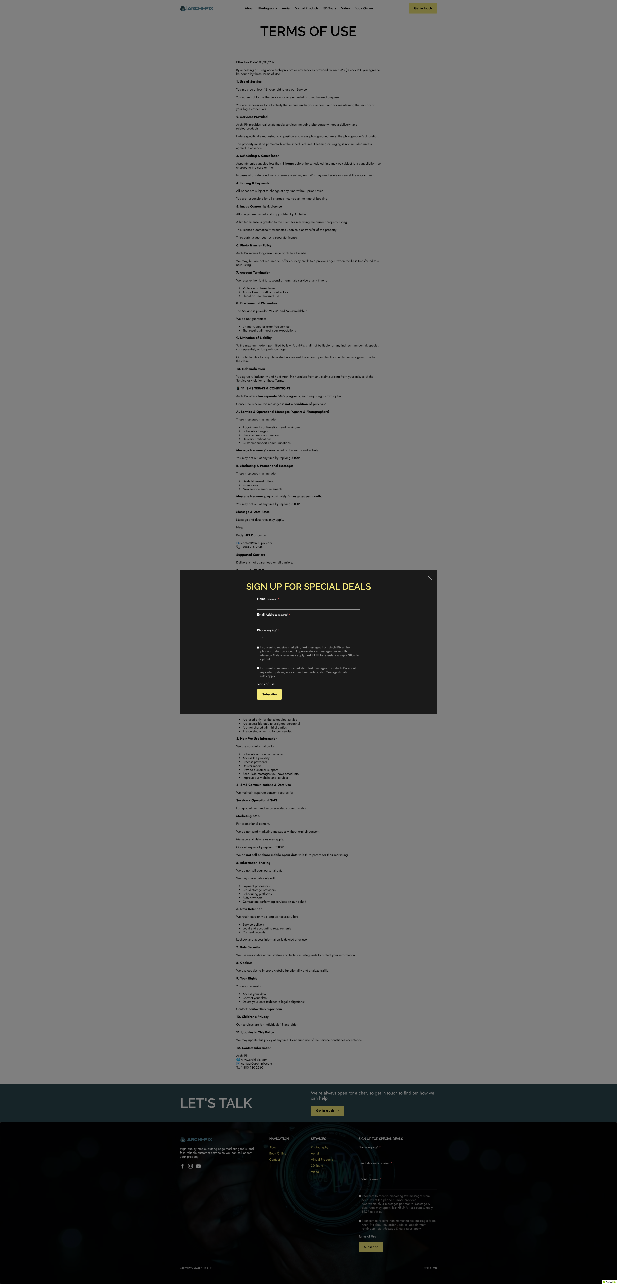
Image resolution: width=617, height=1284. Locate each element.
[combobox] (260, 637)
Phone (266, 630)
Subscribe (269, 694)
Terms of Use (265, 684)
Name (266, 599)
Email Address (272, 615)
